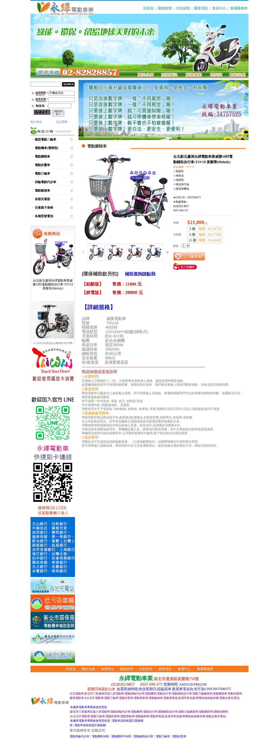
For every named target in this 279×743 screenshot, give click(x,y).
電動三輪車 (42, 173)
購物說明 (165, 8)
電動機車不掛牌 (121, 736)
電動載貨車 (42, 190)
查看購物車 (239, 8)
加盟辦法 (107, 669)
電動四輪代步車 (79, 736)
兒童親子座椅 (44, 207)
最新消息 (201, 8)
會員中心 (219, 8)
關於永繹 (88, 669)
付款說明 (183, 8)
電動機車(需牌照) (46, 148)
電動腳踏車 (42, 156)
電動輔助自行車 (143, 736)
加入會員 (36, 121)
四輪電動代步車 (45, 182)
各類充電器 (42, 199)
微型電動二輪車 (45, 139)
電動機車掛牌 (100, 736)
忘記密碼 (61, 121)
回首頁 (148, 8)
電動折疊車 (42, 165)
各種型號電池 (44, 216)
